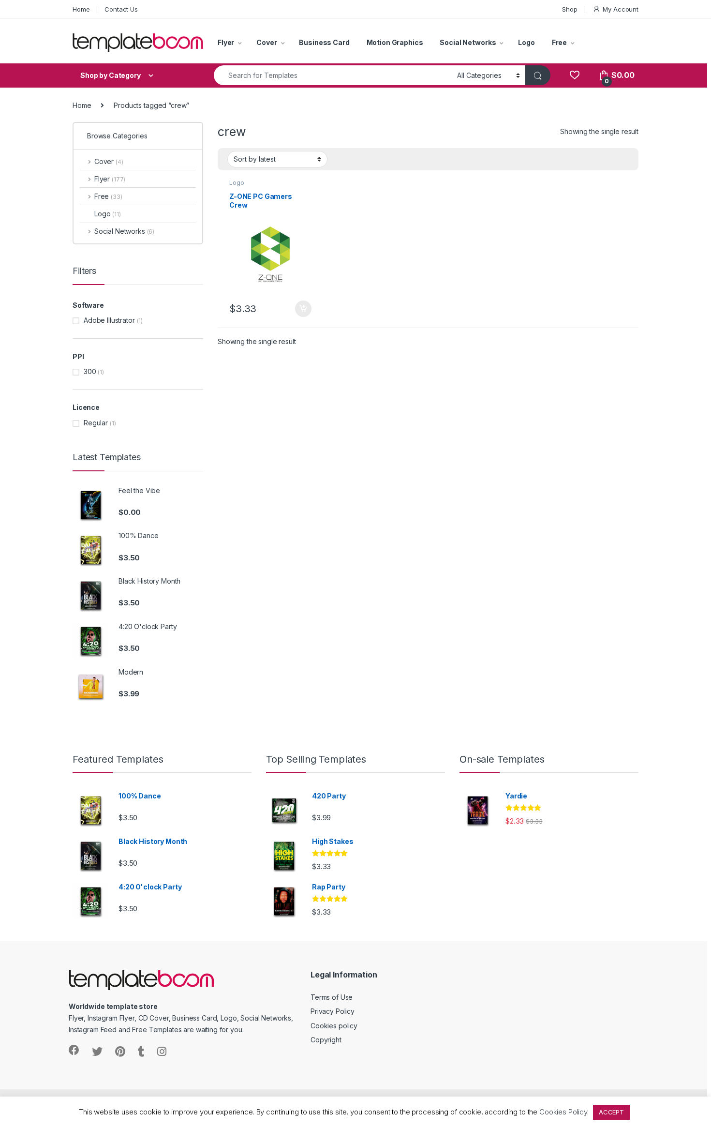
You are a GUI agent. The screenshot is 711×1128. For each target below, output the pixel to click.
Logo (526, 42)
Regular (96, 423)
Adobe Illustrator (109, 320)
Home (81, 9)
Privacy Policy (333, 1011)
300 (90, 371)
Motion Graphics (395, 42)
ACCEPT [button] (611, 1112)
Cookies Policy (563, 1111)
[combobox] (333, 75)
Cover (266, 42)
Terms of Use (332, 997)
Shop (569, 9)
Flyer (226, 42)
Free (559, 42)
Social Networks (468, 42)
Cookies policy (334, 1026)
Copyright (326, 1040)
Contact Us (121, 9)
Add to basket (300, 309)
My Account (620, 9)
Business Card (324, 42)
